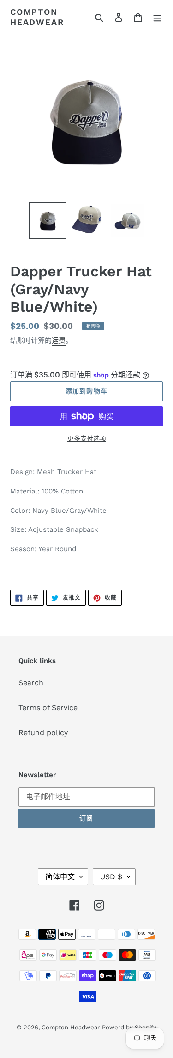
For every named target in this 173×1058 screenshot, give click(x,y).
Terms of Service (48, 707)
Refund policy (43, 732)
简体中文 (60, 876)
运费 (59, 340)
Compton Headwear (37, 17)
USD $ (111, 876)
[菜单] (157, 17)
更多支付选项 (86, 438)
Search (30, 682)
